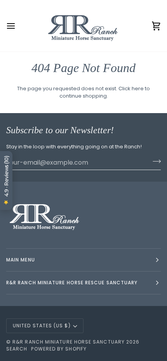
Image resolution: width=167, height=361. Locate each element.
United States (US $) (42, 325)
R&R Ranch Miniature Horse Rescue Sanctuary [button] (71, 282)
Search (16, 349)
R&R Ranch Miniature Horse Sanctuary (68, 342)
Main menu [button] (20, 259)
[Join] (154, 161)
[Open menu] (18, 26)
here (138, 88)
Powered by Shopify (58, 349)
